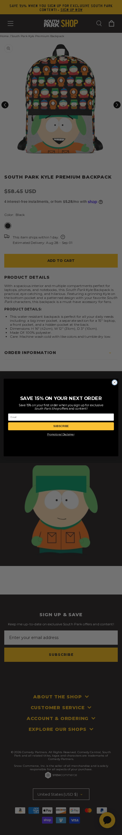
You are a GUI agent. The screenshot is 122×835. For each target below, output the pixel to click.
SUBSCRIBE (61, 426)
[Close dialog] (114, 382)
